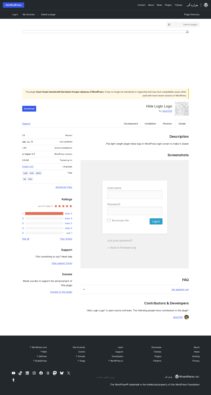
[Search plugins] (169, 24)
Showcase (156, 347)
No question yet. (180, 289)
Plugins (158, 356)
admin (38, 173)
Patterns (157, 361)
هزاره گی (168, 377)
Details (182, 123)
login (25, 173)
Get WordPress (13, 5)
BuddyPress (40, 361)
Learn (120, 347)
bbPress (41, 356)
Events (82, 351)
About (197, 347)
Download (29, 108)
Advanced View (64, 187)
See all (25, 238)
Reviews (167, 123)
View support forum (62, 263)
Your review (66, 238)
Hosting (196, 356)
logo (30, 179)
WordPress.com (38, 347)
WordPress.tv (115, 361)
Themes (157, 351)
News (197, 351)
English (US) (28, 166)
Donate (80, 356)
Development (131, 123)
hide (32, 173)
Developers (117, 356)
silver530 (167, 111)
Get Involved (79, 347)
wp (24, 179)
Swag (81, 361)
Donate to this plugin (61, 291)
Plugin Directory (192, 14)
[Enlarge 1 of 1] (184, 164)
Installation (150, 123)
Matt (43, 351)
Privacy (196, 361)
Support (26, 123)
